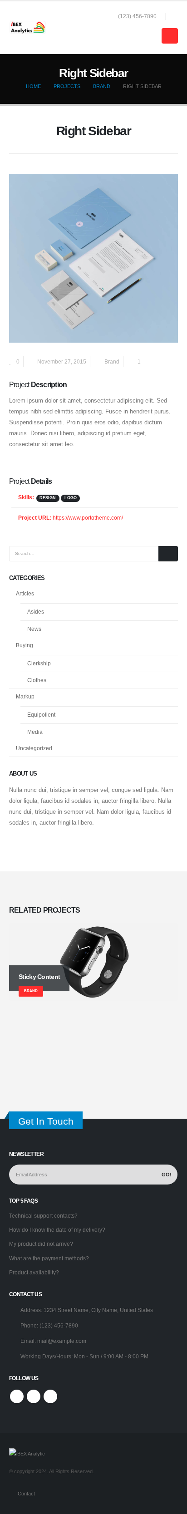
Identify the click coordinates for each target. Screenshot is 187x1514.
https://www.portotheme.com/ (88, 518)
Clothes (36, 680)
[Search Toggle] (174, 16)
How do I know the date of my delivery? (57, 1230)
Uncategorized (34, 748)
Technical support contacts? (43, 1216)
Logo (70, 498)
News (34, 629)
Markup (25, 696)
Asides (35, 612)
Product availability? (34, 1272)
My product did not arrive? (41, 1244)
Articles (25, 593)
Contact (26, 1493)
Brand (111, 361)
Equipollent (41, 715)
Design (47, 498)
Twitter (33, 1396)
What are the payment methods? (49, 1258)
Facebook (17, 1396)
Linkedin (50, 1396)
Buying (24, 645)
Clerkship (39, 663)
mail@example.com (61, 1341)
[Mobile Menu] (170, 36)
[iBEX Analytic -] (27, 27)
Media (35, 732)
